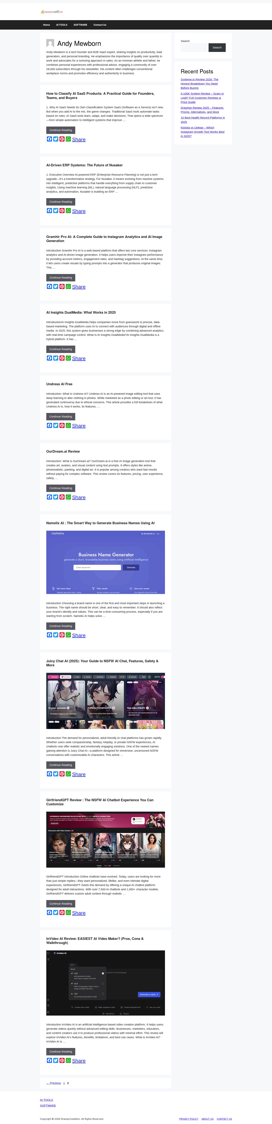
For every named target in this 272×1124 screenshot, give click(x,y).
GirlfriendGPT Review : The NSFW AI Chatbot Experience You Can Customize (99, 801)
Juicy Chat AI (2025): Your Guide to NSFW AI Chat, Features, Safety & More (102, 662)
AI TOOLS (61, 24)
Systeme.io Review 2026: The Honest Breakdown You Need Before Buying (199, 84)
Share (79, 139)
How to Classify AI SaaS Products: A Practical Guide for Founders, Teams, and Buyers (100, 95)
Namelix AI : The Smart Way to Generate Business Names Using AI (100, 522)
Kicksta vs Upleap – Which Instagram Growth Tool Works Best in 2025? (202, 132)
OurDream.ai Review (63, 451)
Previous (53, 1083)
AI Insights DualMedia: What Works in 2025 (81, 312)
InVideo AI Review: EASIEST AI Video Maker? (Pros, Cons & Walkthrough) (95, 940)
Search (185, 41)
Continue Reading (60, 130)
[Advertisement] (136, 1115)
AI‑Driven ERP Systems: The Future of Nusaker (84, 164)
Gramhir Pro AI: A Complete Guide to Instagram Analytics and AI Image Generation (104, 238)
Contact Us (100, 24)
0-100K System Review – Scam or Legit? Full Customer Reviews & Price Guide (202, 98)
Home (46, 24)
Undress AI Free (59, 383)
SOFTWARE (80, 24)
